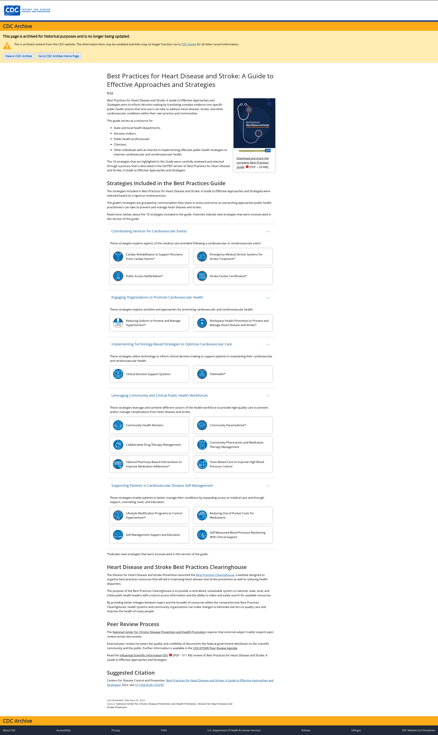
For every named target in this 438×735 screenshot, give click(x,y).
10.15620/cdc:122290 (149, 685)
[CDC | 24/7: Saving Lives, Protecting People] (27, 10)
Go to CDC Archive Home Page (58, 56)
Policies (305, 730)
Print (110, 93)
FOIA (164, 730)
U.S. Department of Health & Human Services (234, 730)
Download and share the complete (252, 162)
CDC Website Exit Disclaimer (418, 730)
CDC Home (188, 44)
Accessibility (63, 730)
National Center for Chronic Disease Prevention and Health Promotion (159, 632)
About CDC (9, 730)
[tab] (191, 231)
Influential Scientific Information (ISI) (156, 655)
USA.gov (356, 730)
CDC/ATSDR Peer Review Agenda (215, 648)
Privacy (116, 730)
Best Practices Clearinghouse (215, 575)
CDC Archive (17, 26)
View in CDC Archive (18, 56)
